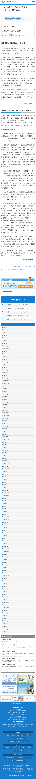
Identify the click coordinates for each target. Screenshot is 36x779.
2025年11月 (6, 351)
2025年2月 (5, 375)
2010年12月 (6, 575)
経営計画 (18, 745)
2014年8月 (5, 474)
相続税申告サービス (10, 757)
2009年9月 (5, 610)
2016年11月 (6, 412)
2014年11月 (6, 466)
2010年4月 (5, 594)
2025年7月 (5, 362)
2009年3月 (5, 626)
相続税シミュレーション (25, 757)
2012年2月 (5, 541)
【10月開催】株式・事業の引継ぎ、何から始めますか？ (16, 641)
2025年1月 (5, 378)
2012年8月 (5, 527)
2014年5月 (5, 479)
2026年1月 (5, 346)
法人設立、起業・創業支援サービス (18, 741)
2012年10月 (6, 522)
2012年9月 (5, 525)
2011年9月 (5, 554)
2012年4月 (5, 538)
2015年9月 (5, 444)
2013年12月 (6, 490)
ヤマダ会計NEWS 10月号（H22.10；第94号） (13, 269)
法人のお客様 (10, 735)
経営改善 (7, 748)
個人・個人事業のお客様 (23, 735)
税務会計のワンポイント (18, 738)
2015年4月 (5, 455)
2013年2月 (5, 511)
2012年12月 (6, 517)
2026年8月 (5, 327)
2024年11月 (6, 383)
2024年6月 (5, 396)
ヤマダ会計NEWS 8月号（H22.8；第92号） (23, 266)
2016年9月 (5, 418)
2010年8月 (5, 586)
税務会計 (18, 732)
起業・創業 (21, 748)
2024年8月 (5, 391)
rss (33, 636)
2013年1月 (5, 514)
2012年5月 (5, 535)
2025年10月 (6, 354)
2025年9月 (5, 356)
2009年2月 (5, 629)
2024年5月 (5, 399)
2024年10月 (6, 386)
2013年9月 (5, 498)
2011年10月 (6, 551)
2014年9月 (5, 471)
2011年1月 (5, 573)
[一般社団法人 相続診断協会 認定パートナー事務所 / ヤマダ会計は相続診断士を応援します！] (18, 698)
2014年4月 (5, 482)
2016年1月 (5, 434)
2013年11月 (6, 493)
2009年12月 (6, 602)
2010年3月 (5, 597)
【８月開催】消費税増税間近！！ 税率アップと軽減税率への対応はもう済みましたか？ (18, 661)
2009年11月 (6, 605)
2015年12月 (6, 436)
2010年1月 (5, 599)
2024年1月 (5, 410)
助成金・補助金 (18, 751)
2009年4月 (5, 623)
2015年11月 (6, 439)
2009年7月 (5, 615)
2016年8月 (5, 420)
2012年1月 (5, 543)
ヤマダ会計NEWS (7, 291)
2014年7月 (5, 476)
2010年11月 (6, 578)
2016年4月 (5, 428)
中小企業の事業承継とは (18, 760)
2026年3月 (5, 340)
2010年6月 (5, 591)
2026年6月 (5, 332)
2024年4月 (5, 402)
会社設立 (29, 748)
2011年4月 (5, 567)
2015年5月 (5, 452)
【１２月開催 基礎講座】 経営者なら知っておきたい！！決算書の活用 (18, 647)
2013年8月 (5, 500)
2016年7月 (5, 423)
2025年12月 (6, 348)
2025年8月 (5, 359)
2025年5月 (5, 367)
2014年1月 (5, 487)
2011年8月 (5, 557)
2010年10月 (6, 581)
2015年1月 (5, 460)
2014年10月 (6, 468)
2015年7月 (5, 450)
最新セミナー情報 (8, 636)
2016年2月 (5, 431)
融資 (14, 748)
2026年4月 (5, 338)
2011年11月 (6, 549)
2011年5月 (5, 565)
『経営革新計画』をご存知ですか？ (14, 19)
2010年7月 (5, 589)
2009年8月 (5, 613)
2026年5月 (5, 335)
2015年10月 (6, 442)
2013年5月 (5, 506)
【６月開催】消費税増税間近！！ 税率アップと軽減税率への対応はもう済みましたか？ (18, 667)
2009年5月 (5, 621)
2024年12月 (6, 380)
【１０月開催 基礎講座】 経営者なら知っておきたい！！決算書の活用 (18, 654)
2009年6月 (5, 618)
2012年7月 (5, 530)
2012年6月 (5, 533)
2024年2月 (5, 407)
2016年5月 (5, 426)
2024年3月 (5, 404)
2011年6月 (5, 562)
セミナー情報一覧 (30, 671)
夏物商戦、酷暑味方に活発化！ (13, 18)
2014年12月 (6, 463)
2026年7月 (5, 330)
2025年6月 (5, 364)
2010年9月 (5, 583)
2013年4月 (5, 508)
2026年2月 (5, 343)
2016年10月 (6, 415)
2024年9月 (5, 388)
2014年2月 (5, 484)
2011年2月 (5, 570)
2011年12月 (6, 546)
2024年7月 (5, 394)
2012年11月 (6, 519)
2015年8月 (5, 447)
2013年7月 (5, 503)
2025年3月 (5, 372)
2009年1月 (5, 631)
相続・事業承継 (18, 755)
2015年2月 (5, 458)
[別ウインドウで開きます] (6, 698)
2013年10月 (6, 495)
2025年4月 (5, 370)
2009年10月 (6, 607)
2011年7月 (5, 559)
